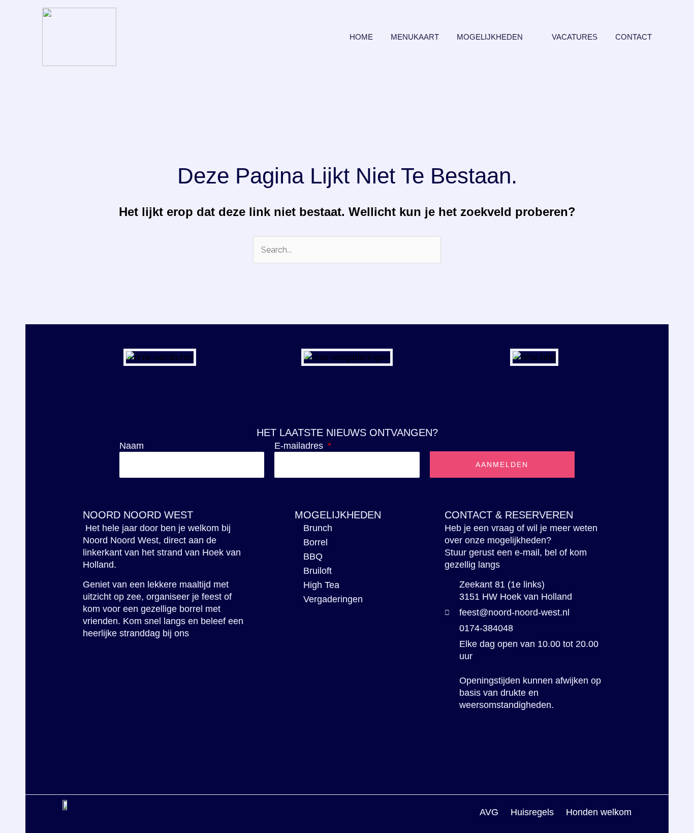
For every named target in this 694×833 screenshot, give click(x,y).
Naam (131, 446)
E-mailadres (300, 446)
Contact (633, 37)
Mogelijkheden (490, 37)
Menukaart (415, 37)
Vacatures (574, 37)
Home (361, 37)
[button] (56, 357)
